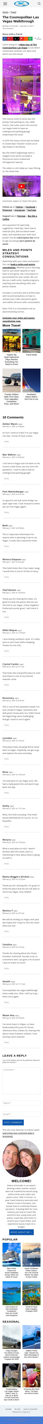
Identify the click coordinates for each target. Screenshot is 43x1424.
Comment (9, 1069)
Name (7, 1103)
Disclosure (31, 1409)
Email (7, 1114)
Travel (13, 12)
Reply (6, 441)
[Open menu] (5, 3)
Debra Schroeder (11, 26)
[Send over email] (30, 39)
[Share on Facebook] (4, 39)
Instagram (19, 210)
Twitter (19, 207)
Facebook (30, 207)
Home (5, 12)
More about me (20, 1232)
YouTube (31, 210)
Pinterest (7, 210)
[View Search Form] (39, 3)
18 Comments (7, 28)
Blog (17, 1409)
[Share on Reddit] (26, 39)
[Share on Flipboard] (21, 39)
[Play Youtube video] (21, 186)
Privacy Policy (21, 1412)
